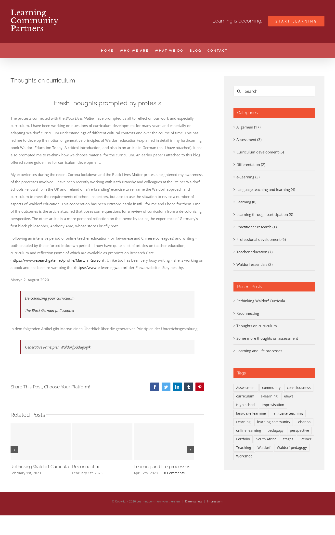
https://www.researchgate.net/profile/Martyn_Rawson (57, 260)
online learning (248, 430)
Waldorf (264, 447)
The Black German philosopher (50, 310)
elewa (289, 396)
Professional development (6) (261, 239)
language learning (251, 413)
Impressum (214, 501)
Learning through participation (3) (264, 214)
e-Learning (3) (247, 176)
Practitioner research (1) (256, 226)
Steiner (305, 439)
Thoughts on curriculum (256, 325)
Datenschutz (193, 501)
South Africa (266, 439)
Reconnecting (86, 466)
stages (288, 439)
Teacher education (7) (254, 251)
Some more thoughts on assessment (267, 338)
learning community (273, 422)
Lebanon (303, 422)
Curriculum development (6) (260, 152)
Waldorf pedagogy (292, 447)
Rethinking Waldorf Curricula (40, 466)
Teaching (243, 447)
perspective (299, 430)
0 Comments (174, 473)
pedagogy (275, 430)
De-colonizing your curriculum (50, 298)
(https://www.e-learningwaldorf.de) (104, 267)
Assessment (246, 387)
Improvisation (273, 405)
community (271, 387)
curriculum (245, 396)
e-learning (269, 396)
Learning (243, 422)
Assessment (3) (248, 139)
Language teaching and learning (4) (265, 189)
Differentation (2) (250, 164)
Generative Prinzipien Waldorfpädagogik (57, 347)
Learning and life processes (162, 466)
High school (245, 405)
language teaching (287, 413)
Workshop (244, 456)
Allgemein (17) (248, 127)
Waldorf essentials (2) (254, 264)
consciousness (299, 387)
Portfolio (243, 439)
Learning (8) (246, 201)
